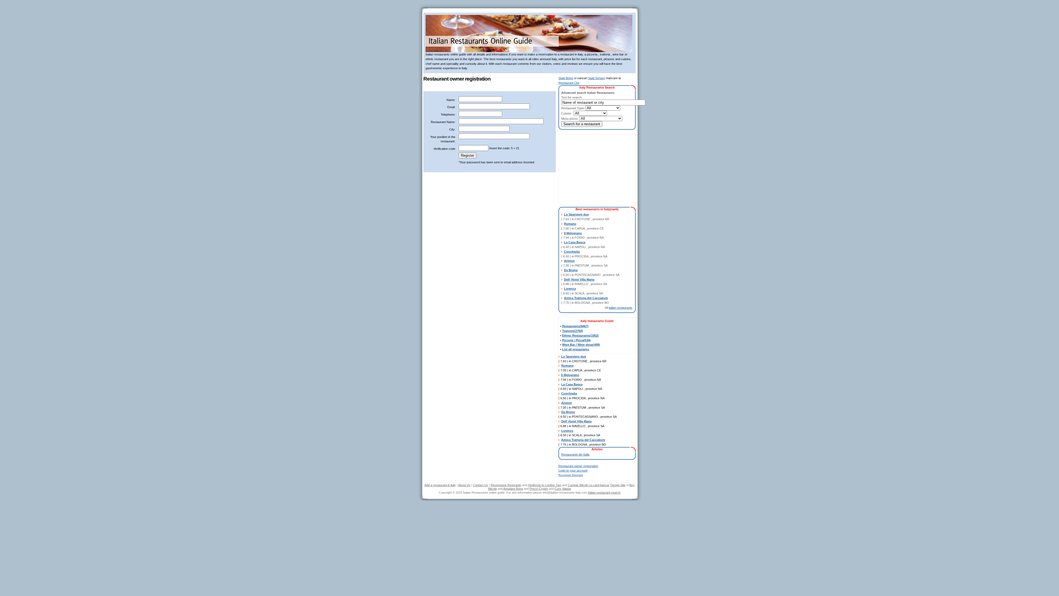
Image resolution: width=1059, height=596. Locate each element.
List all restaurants (575, 349)
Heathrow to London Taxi (544, 485)
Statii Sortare (596, 78)
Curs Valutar (563, 488)
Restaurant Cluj (568, 82)
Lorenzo (570, 288)
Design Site (617, 485)
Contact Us (480, 485)
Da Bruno (571, 270)
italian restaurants (620, 307)
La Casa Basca (574, 242)
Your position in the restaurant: (442, 139)
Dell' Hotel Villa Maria (579, 279)
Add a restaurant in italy (440, 485)
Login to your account (572, 470)
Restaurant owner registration (578, 466)
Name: (450, 100)
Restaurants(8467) (575, 326)
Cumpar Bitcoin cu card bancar (588, 485)
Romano (570, 223)
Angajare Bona (513, 488)
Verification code (444, 148)
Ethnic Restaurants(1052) (580, 335)
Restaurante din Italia (575, 454)
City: (452, 129)
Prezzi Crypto (539, 488)
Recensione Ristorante (506, 485)
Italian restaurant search (604, 492)
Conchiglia (572, 251)
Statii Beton (565, 78)
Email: (451, 107)
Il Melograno (573, 233)
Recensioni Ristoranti (570, 475)
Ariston (569, 260)
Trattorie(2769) (572, 330)
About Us (464, 485)
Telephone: (448, 114)
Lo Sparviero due (576, 214)
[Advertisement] (594, 169)
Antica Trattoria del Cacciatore (586, 298)
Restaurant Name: (443, 122)
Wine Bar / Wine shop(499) (581, 344)
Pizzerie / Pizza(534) (576, 340)
